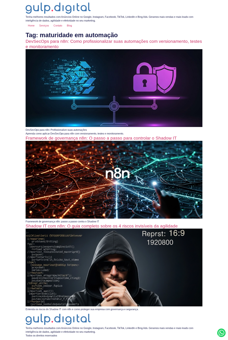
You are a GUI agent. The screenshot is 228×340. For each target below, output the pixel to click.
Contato (58, 25)
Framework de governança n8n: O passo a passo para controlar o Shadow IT (101, 138)
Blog (69, 25)
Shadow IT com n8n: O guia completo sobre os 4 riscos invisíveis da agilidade (102, 226)
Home (31, 25)
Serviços (44, 25)
